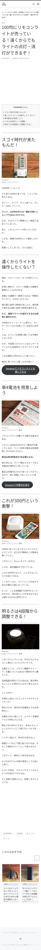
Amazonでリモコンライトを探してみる (20, 370)
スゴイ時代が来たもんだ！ (15, 112)
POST (10, 12)
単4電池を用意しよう (13, 118)
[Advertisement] (20, 83)
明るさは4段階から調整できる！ (18, 124)
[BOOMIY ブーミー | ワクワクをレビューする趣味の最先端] (4, 3)
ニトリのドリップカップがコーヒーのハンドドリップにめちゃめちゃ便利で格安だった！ (11, 894)
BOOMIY (7, 58)
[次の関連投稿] (36, 858)
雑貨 (15, 12)
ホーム (4, 12)
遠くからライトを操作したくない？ (19, 115)
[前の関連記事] (31, 858)
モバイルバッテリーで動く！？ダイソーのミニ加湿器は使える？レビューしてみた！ (29, 894)
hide (25, 107)
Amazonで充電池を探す (17, 484)
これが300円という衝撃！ (15, 121)
